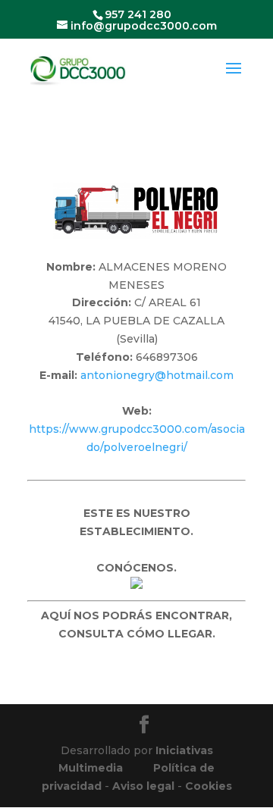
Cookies (208, 786)
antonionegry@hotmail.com (157, 375)
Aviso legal (143, 786)
